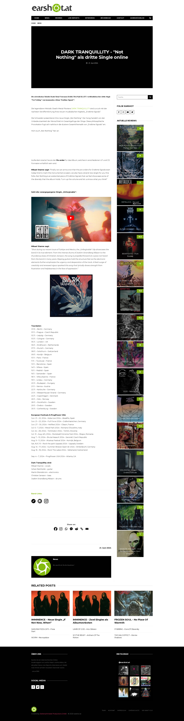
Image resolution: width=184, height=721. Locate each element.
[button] (123, 670)
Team (104, 710)
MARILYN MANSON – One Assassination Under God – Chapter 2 (130, 551)
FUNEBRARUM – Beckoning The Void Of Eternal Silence (130, 172)
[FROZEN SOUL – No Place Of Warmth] (133, 603)
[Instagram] (60, 528)
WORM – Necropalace (40, 638)
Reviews (58, 18)
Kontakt (111, 710)
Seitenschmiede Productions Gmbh (53, 714)
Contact (120, 18)
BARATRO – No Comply (130, 310)
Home (36, 18)
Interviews (90, 18)
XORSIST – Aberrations (130, 337)
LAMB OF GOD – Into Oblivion (84, 629)
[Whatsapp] (66, 528)
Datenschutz (134, 710)
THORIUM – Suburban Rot (130, 527)
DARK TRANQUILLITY (80, 109)
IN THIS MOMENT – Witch (130, 229)
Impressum (121, 710)
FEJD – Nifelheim (130, 391)
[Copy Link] (81, 528)
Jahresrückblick (137, 18)
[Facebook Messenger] (71, 528)
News (47, 18)
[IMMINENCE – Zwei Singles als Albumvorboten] (92, 603)
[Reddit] (76, 528)
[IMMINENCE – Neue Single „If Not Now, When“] (50, 603)
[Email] (87, 528)
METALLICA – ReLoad (130, 202)
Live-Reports (73, 18)
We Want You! (147, 710)
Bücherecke (106, 18)
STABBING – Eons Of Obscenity (126, 629)
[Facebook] (55, 528)
